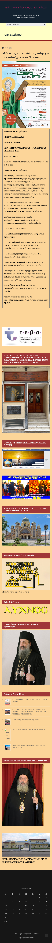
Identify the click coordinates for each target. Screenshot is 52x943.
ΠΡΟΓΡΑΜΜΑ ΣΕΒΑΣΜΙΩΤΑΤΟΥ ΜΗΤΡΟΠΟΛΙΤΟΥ (29, 729)
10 (6, 905)
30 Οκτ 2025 (8, 48)
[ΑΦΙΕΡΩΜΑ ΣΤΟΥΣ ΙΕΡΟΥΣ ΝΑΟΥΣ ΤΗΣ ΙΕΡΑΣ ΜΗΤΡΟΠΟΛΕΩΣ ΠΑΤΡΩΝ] (26, 545)
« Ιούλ (4, 921)
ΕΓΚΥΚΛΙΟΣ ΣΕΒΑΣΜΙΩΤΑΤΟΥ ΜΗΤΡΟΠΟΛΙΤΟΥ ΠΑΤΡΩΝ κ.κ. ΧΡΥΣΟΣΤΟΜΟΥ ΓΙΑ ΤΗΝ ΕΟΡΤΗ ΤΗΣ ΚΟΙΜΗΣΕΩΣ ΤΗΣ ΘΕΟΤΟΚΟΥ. (29, 712)
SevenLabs (29, 937)
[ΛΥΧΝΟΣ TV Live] (26, 614)
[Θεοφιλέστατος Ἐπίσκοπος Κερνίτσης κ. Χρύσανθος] (23, 825)
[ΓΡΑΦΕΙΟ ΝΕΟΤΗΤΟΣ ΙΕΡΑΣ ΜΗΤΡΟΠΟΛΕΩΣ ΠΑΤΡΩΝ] (26, 468)
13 (26, 905)
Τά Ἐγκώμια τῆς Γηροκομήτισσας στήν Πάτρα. (25, 719)
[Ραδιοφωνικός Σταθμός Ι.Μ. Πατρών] (26, 574)
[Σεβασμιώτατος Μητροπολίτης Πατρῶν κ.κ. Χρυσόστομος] (26, 684)
